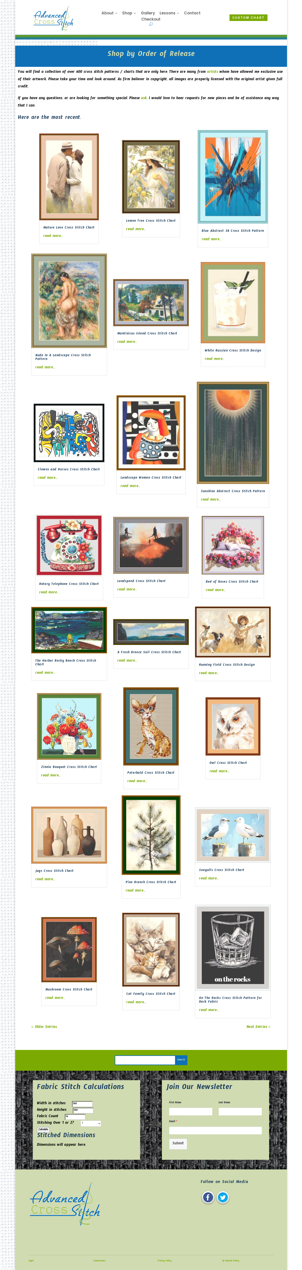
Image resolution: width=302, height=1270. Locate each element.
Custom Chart (248, 17)
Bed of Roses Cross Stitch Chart (232, 582)
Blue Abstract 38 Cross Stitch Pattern (233, 231)
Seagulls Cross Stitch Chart (221, 871)
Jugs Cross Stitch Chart (54, 872)
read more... (53, 236)
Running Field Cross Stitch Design (227, 665)
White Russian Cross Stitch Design (233, 351)
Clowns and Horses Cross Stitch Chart (69, 470)
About (107, 14)
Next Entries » (259, 1027)
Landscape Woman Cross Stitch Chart (151, 478)
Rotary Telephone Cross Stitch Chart (69, 585)
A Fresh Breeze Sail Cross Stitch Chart (149, 653)
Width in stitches (51, 1104)
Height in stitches (51, 1110)
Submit (178, 1144)
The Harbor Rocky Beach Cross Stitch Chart (65, 663)
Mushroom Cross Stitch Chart (69, 990)
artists (212, 72)
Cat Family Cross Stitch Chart (151, 994)
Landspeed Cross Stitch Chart (141, 582)
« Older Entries (44, 1027)
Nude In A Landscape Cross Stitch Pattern (63, 358)
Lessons (167, 14)
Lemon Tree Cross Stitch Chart (151, 221)
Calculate (43, 1130)
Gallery (148, 14)
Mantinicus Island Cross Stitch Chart (147, 334)
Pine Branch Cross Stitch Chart (151, 883)
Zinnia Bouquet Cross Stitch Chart (69, 768)
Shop (127, 14)
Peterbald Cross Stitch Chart (151, 773)
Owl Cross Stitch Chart (228, 764)
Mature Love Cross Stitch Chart (69, 228)
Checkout (150, 20)
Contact (192, 14)
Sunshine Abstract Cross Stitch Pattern (233, 492)
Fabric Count (47, 1116)
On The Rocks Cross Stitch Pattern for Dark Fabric (230, 1000)
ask (144, 98)
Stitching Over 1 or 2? (55, 1123)
